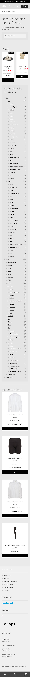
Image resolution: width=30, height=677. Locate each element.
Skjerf (11, 354)
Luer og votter (13, 137)
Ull (10, 175)
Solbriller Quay (14, 360)
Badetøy (12, 110)
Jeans (9, 274)
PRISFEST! (10, 316)
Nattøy (11, 139)
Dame (7, 259)
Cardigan (12, 122)
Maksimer (23, 666)
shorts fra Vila (17, 467)
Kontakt (6, 590)
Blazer (11, 289)
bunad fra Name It (17, 424)
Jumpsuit (12, 134)
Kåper (9, 280)
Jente (9, 181)
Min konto (6, 578)
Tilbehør (10, 343)
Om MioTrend (7, 575)
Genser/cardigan (14, 125)
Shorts (11, 154)
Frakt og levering (8, 584)
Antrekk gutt (13, 107)
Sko (11, 160)
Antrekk (10, 265)
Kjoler (9, 283)
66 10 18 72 (6, 639)
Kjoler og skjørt (14, 220)
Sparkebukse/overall (15, 169)
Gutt (9, 101)
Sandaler (12, 331)
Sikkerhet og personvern (10, 581)
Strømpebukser (14, 363)
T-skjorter (12, 172)
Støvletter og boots (15, 337)
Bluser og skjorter (14, 193)
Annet (11, 104)
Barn (7, 98)
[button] (26, 6)
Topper (12, 310)
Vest (11, 313)
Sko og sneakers (14, 334)
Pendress (12, 142)
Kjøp (8, 80)
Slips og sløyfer (14, 163)
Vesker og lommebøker (16, 371)
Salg (11, 151)
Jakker (9, 271)
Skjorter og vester (14, 157)
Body (11, 113)
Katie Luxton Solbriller (16, 349)
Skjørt (9, 325)
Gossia (25, 72)
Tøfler (11, 340)
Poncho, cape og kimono (16, 301)
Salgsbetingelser (8, 587)
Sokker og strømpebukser (16, 166)
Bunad (11, 119)
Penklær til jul (13, 145)
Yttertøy (12, 178)
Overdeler (10, 286)
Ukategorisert (9, 377)
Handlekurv (23, 673)
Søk (15, 674)
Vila (18, 464)
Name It (18, 420)
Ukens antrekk (11, 374)
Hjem (5, 11)
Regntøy (12, 148)
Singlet (12, 304)
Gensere (12, 128)
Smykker (12, 357)
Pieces (18, 551)
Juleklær (12, 130)
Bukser (11, 116)
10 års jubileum (12, 262)
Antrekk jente (13, 187)
